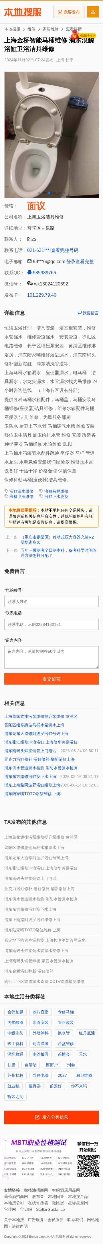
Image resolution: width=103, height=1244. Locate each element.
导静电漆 (41, 1075)
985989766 (44, 272)
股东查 (38, 1196)
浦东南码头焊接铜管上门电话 (30, 750)
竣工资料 (15, 1043)
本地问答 (56, 1196)
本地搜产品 (78, 1196)
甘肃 (11, 1064)
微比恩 (58, 1202)
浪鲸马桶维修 (56, 491)
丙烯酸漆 (15, 1022)
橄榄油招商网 (36, 1190)
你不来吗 (79, 1086)
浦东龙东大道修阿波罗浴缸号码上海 (36, 733)
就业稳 (13, 1086)
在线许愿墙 (38, 1202)
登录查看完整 (80, 261)
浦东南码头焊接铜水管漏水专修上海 (36, 950)
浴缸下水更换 (56, 496)
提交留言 (51, 679)
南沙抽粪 (41, 1054)
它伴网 (10, 1209)
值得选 (35, 1086)
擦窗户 (52, 1064)
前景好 (56, 1086)
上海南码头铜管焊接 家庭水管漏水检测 (39, 961)
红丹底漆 (87, 1033)
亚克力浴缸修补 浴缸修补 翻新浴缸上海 (39, 759)
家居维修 (51, 29)
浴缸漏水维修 (21, 491)
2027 (62, 1075)
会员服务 (55, 1219)
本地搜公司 (14, 1202)
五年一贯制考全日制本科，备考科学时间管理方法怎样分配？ (59, 553)
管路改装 (66, 1022)
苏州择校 (15, 1075)
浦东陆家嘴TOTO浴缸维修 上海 (32, 793)
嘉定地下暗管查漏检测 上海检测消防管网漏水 (45, 940)
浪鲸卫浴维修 (21, 496)
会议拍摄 (15, 1012)
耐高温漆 (41, 1043)
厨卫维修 (84, 1075)
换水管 (64, 1033)
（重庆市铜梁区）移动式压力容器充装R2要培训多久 (57, 540)
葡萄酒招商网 (16, 1196)
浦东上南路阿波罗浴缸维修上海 (32, 785)
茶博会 (64, 1054)
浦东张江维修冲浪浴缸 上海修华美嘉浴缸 (41, 742)
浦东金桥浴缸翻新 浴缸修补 (29, 971)
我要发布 (72, 12)
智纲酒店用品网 (66, 1190)
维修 (31, 29)
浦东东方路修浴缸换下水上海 (30, 776)
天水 (83, 1054)
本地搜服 (22, 12)
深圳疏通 (15, 1054)
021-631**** (39, 250)
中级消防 (15, 1033)
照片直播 (41, 1012)
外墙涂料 (41, 1033)
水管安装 (41, 1022)
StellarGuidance (50, 1209)
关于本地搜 (14, 1219)
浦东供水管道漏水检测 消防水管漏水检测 (41, 768)
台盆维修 (66, 1043)
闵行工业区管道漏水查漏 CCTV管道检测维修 (44, 981)
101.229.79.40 (41, 295)
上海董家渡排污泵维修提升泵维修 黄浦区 (41, 716)
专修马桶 (66, 1012)
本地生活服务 (55, 1236)
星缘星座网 (78, 1202)
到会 (71, 1064)
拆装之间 (15, 1096)
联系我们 (75, 1219)
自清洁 (31, 1064)
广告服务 (36, 1219)
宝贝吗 (26, 1209)
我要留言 (90, 313)
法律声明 (20, 1226)
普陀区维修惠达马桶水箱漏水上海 (34, 725)
